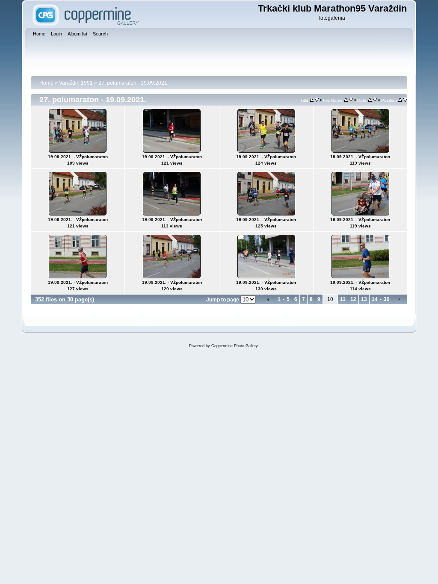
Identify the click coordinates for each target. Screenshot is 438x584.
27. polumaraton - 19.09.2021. (133, 83)
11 (343, 299)
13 (364, 299)
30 (387, 299)
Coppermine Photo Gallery (234, 346)
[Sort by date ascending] (370, 100)
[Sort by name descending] (351, 100)
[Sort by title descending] (317, 100)
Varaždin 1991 (76, 83)
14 (375, 299)
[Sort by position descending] (405, 100)
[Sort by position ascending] (400, 100)
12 (353, 299)
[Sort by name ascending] (346, 100)
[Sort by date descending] (375, 100)
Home (46, 83)
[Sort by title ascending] (312, 100)
